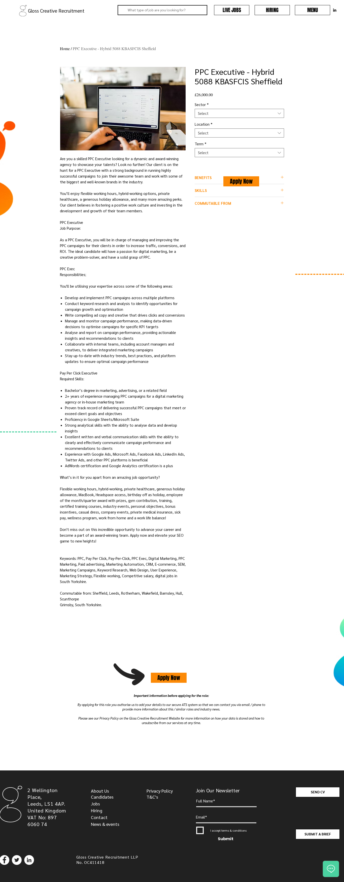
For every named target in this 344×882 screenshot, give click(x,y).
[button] (312, 10)
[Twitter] (17, 860)
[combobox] (239, 113)
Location (204, 124)
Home (65, 48)
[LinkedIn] (29, 860)
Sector (202, 104)
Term (201, 144)
